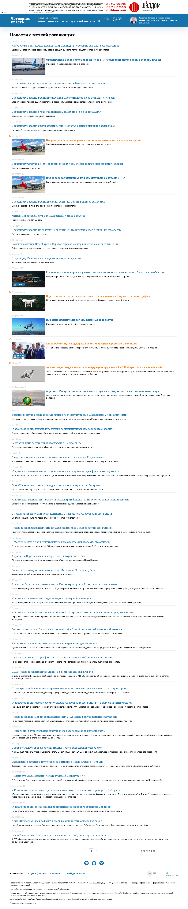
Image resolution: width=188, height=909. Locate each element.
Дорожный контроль (83, 21)
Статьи (64, 21)
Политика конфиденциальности (23, 903)
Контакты (16, 873)
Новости (53, 21)
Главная (41, 21)
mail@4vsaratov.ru (77, 873)
